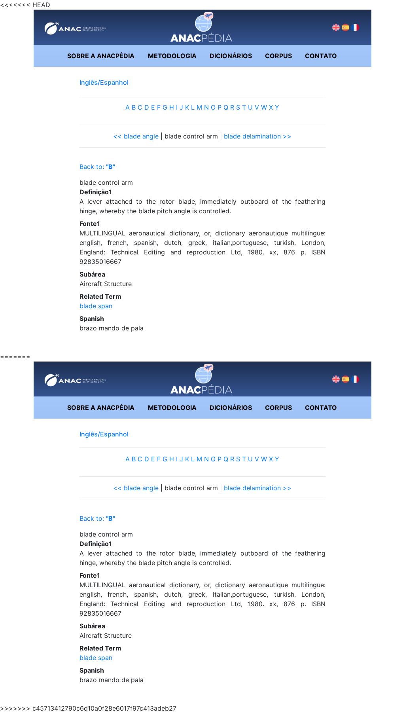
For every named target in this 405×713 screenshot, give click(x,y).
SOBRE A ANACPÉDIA (100, 56)
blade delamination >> (257, 136)
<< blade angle (136, 136)
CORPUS (278, 56)
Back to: (97, 167)
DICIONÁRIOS (231, 56)
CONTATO (321, 56)
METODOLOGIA (172, 56)
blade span (95, 306)
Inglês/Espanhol (104, 82)
